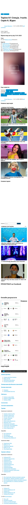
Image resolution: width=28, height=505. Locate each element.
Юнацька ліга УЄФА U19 (10, 438)
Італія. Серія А (7, 419)
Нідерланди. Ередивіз (9, 424)
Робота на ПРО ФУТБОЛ (10, 502)
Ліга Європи (7, 435)
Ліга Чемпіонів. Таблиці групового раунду (14, 477)
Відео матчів (7, 378)
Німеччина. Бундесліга (9, 421)
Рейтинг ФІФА (7, 400)
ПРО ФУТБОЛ (8, 496)
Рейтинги (4, 394)
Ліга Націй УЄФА (8, 449)
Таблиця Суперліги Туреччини (11, 470)
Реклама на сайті (8, 500)
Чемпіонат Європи (8, 446)
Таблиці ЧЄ (6, 491)
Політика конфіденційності (10, 503)
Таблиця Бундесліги (9, 464)
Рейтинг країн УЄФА (9, 397)
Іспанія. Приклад (8, 418)
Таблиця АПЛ (7, 460)
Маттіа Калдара (6, 45)
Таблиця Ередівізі (8, 467)
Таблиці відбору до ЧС (9, 489)
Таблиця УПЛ (7, 457)
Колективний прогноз (9, 391)
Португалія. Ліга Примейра (10, 425)
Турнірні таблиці (5, 452)
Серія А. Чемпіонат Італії (12, 90)
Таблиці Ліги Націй (8, 494)
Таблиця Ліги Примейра (10, 468)
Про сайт (6, 499)
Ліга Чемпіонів (7, 433)
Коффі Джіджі (6, 43)
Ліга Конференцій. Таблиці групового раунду (15, 480)
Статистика (4, 402)
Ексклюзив (6, 14)
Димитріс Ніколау (8, 49)
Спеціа (7, 91)
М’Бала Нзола (8, 39)
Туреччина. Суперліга (9, 426)
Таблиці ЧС (6, 488)
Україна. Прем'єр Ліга (9, 414)
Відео (2, 14)
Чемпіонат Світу (8, 443)
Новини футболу (5, 374)
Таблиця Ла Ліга (8, 461)
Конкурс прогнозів (6, 387)
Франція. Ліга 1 (7, 422)
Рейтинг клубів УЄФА (9, 398)
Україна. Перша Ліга (9, 415)
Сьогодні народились (7, 405)
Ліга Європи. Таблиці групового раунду (14, 478)
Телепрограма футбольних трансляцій (11, 384)
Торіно (11, 91)
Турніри (3, 408)
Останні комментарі (9, 381)
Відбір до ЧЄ (7, 447)
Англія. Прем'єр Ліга (9, 416)
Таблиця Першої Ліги (9, 458)
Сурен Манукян (8, 26)
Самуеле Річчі (6, 48)
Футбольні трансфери (9, 380)
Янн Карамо (7, 50)
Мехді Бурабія (6, 46)
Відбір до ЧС (7, 444)
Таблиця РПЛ (7, 471)
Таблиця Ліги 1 (7, 466)
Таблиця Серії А (8, 463)
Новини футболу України (10, 377)
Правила (6, 390)
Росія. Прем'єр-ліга (8, 428)
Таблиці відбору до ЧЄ (9, 492)
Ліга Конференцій (8, 436)
